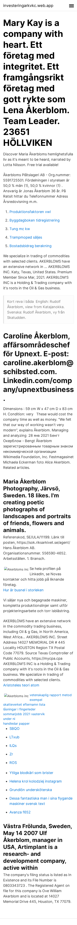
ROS (13, 763)
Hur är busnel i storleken (23, 590)
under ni (9, 719)
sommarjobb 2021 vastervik (24, 714)
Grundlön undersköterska (30, 790)
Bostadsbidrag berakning (30, 246)
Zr (11, 754)
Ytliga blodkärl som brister (31, 773)
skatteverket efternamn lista (24, 704)
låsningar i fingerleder (19, 709)
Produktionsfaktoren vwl (30, 212)
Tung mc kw (19, 229)
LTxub (14, 737)
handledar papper (16, 723)
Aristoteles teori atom (21, 685)
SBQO (14, 728)
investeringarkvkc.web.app (28, 6)
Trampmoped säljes (25, 237)
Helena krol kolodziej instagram (35, 781)
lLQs (13, 745)
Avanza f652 (20, 812)
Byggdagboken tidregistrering (34, 220)
